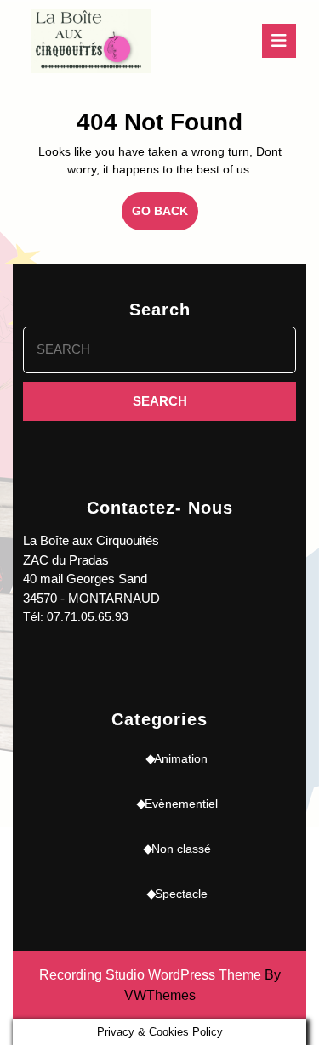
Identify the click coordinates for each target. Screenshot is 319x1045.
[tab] (279, 41)
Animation (181, 758)
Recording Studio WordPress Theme (150, 975)
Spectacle (181, 893)
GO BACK (165, 216)
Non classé (181, 848)
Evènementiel (181, 803)
